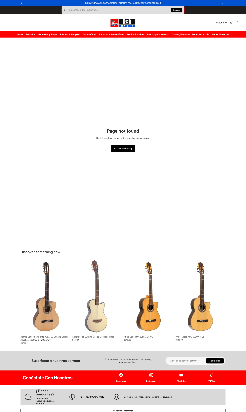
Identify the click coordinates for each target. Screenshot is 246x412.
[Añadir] (66, 329)
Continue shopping (123, 148)
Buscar (176, 10)
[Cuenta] (231, 23)
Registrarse (215, 360)
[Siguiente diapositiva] (222, 3)
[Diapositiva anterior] (21, 3)
